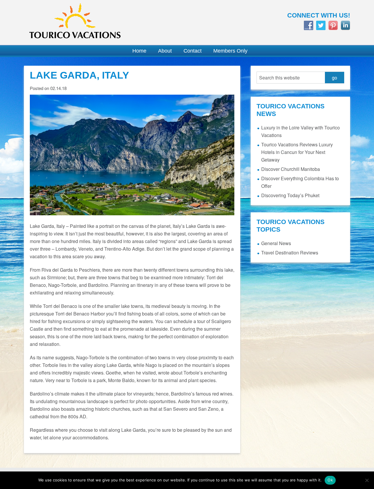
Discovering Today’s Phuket (290, 195)
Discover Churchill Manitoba (290, 169)
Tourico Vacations (102, 22)
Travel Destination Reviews (289, 252)
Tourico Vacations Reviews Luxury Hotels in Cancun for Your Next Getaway (297, 152)
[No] (367, 480)
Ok (330, 480)
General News (276, 243)
